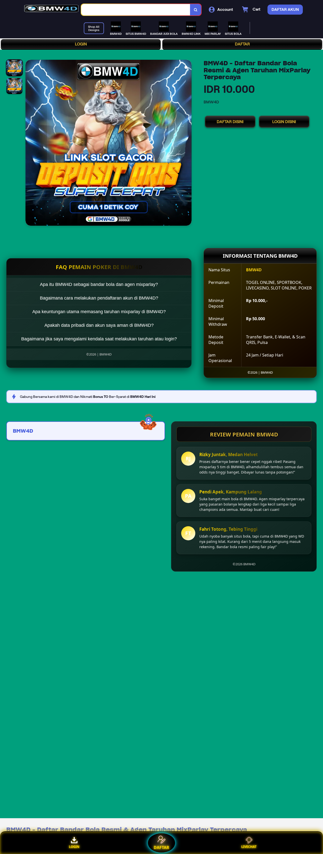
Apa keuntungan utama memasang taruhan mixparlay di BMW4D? (99, 311)
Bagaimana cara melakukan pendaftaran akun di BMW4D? (99, 298)
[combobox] (135, 9)
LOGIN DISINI (284, 122)
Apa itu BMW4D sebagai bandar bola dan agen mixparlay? (99, 284)
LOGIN (81, 44)
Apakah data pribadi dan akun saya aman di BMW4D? (99, 325)
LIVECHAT (249, 846)
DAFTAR (242, 44)
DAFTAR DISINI (230, 122)
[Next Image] (187, 143)
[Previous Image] (29, 143)
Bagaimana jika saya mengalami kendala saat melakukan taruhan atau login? (99, 338)
